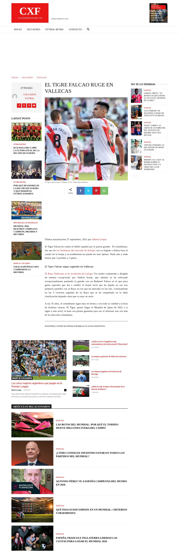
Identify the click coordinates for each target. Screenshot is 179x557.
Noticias (42, 78)
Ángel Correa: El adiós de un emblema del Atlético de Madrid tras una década (154, 130)
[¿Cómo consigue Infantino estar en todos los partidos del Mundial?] (32, 453)
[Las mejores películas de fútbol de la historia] (81, 361)
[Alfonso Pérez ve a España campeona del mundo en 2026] (32, 481)
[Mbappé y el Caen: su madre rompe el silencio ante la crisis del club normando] (136, 162)
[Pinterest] (96, 191)
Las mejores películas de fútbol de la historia (108, 356)
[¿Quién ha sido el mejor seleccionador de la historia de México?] (81, 391)
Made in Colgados (156, 7)
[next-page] (136, 175)
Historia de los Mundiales (25, 223)
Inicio (14, 78)
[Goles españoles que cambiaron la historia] (26, 251)
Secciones (27, 78)
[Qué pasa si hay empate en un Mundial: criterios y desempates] (32, 509)
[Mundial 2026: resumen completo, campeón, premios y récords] (26, 210)
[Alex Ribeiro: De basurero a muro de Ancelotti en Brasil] (136, 112)
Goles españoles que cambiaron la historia (26, 269)
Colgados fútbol (29, 96)
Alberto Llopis (99, 239)
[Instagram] (24, 105)
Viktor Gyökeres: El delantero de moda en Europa (154, 147)
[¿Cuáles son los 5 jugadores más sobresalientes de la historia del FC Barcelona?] (81, 346)
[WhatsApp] (104, 191)
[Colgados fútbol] (15, 96)
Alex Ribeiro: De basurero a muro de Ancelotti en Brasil (154, 113)
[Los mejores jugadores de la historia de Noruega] (81, 376)
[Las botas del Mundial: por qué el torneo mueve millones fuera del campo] (32, 424)
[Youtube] (34, 105)
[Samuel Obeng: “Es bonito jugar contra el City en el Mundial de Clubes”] (136, 96)
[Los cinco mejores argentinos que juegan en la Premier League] (38, 360)
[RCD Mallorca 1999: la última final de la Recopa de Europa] (26, 132)
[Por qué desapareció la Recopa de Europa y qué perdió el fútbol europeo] (26, 170)
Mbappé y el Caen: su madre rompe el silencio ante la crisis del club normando (154, 164)
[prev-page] (132, 175)
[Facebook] (19, 105)
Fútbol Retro (19, 144)
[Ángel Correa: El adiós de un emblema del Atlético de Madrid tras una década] (136, 128)
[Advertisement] (89, 52)
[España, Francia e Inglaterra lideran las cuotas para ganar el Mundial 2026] (32, 538)
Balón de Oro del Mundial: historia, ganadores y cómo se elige (157, 15)
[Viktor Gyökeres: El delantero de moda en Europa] (136, 146)
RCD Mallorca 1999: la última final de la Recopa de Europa (26, 150)
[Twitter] (29, 105)
